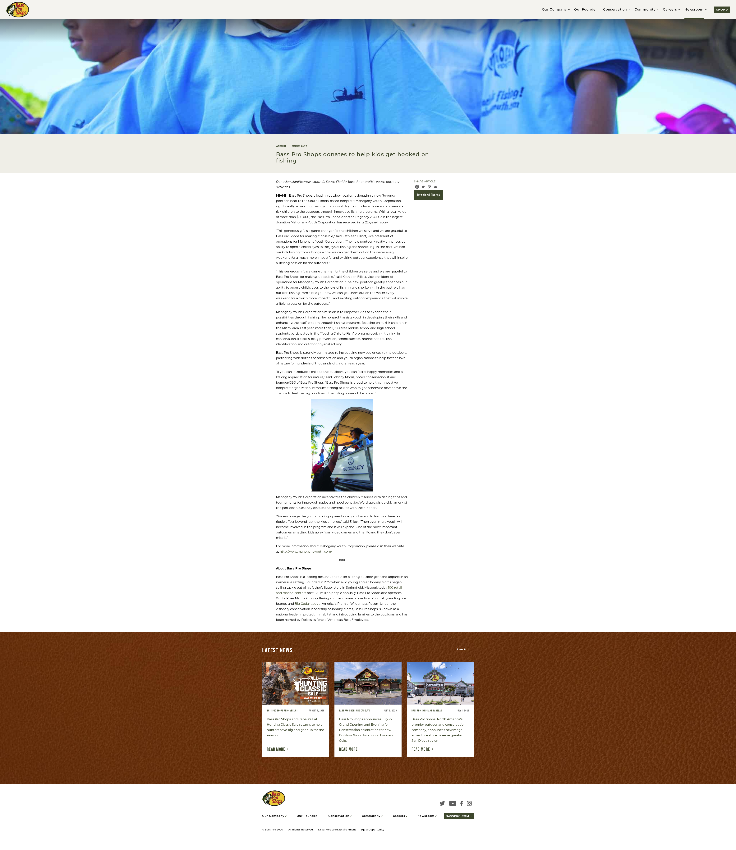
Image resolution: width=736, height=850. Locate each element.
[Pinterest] (429, 187)
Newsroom (693, 9)
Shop (720, 9)
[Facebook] (417, 187)
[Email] (435, 187)
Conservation (615, 9)
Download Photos (428, 195)
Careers (670, 9)
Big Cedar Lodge (307, 604)
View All (462, 649)
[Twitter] (423, 187)
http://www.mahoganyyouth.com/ (306, 551)
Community (645, 9)
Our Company (554, 9)
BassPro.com (457, 816)
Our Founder (585, 9)
